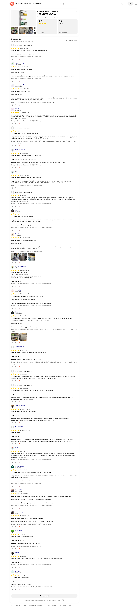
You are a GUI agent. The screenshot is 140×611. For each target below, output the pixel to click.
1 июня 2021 (23, 556)
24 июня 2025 (24, 66)
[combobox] (36, 3)
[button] (14, 30)
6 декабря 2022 (24, 493)
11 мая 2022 (23, 350)
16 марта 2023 (24, 214)
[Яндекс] (12, 4)
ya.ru (64, 605)
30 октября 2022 (25, 294)
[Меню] (136, 4)
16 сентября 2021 (25, 430)
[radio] (12, 59)
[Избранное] (123, 4)
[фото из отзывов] (15, 257)
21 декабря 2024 (24, 112)
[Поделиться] (77, 11)
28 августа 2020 (24, 451)
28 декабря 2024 (25, 88)
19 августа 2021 (24, 515)
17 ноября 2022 (24, 575)
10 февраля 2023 (25, 237)
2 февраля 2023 (24, 270)
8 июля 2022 (23, 316)
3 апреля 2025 (24, 534)
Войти (130, 4)
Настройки (52, 605)
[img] (15, 48)
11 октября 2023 (24, 153)
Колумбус (17, 605)
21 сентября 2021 (25, 409)
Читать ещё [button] (22, 118)
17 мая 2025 (23, 470)
